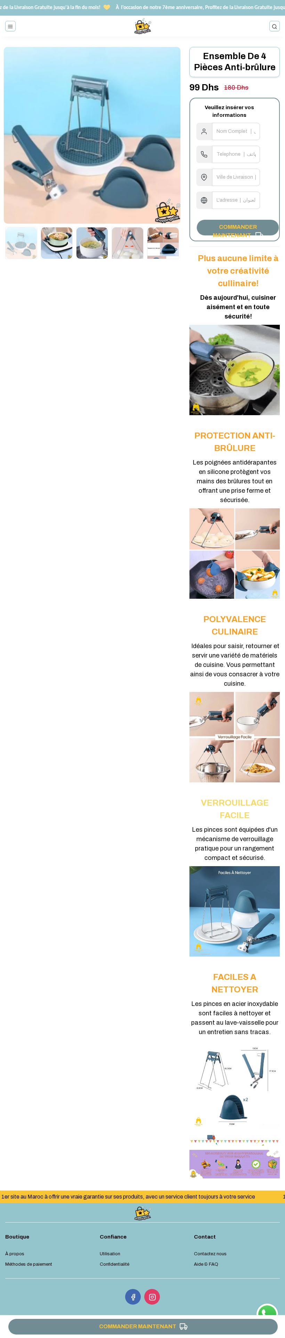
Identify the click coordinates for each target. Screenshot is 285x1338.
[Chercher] (274, 26)
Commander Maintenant (229, 229)
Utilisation (110, 1253)
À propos (14, 1253)
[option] (92, 135)
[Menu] (10, 26)
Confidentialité (114, 1264)
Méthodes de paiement (28, 1264)
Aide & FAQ (206, 1264)
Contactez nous (210, 1253)
